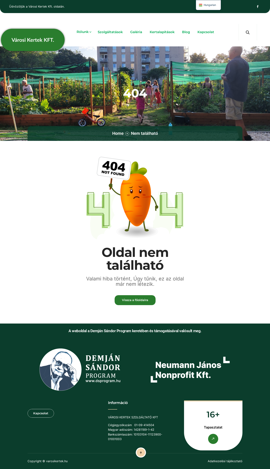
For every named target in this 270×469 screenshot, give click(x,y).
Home (118, 133)
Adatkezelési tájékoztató (225, 461)
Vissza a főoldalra (135, 300)
